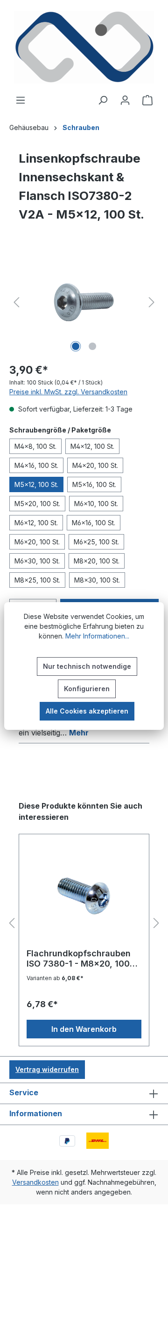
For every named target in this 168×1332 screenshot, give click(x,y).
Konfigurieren (87, 689)
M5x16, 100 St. (94, 484)
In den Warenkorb (84, 1029)
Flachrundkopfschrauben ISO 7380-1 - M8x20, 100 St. (79, 958)
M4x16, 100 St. (36, 465)
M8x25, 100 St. (37, 580)
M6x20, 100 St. (37, 542)
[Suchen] (102, 100)
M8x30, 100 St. (97, 580)
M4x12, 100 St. (92, 446)
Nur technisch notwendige (87, 666)
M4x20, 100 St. (95, 465)
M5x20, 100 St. (37, 504)
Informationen (35, 1113)
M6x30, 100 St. (37, 561)
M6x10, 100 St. (96, 504)
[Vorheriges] (16, 302)
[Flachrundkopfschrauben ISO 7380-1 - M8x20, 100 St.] (84, 894)
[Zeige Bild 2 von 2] (92, 346)
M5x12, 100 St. (36, 484)
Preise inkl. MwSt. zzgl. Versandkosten (68, 392)
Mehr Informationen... (97, 636)
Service (23, 1092)
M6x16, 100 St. (93, 523)
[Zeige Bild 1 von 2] (75, 346)
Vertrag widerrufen (47, 1069)
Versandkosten (35, 1182)
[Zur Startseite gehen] (84, 47)
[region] (84, 302)
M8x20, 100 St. (96, 561)
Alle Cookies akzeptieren (87, 711)
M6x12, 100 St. (36, 523)
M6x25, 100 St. (96, 542)
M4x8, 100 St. (35, 446)
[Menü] (20, 100)
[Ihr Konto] (125, 100)
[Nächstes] (152, 302)
